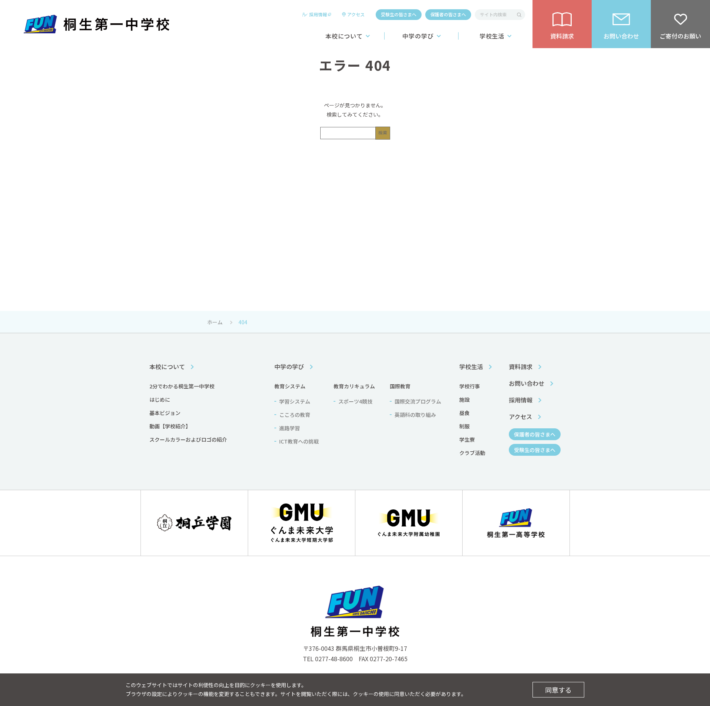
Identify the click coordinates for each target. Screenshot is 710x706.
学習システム (294, 401)
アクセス (356, 14)
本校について (344, 35)
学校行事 (469, 386)
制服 (464, 426)
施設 (464, 399)
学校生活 (492, 35)
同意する (558, 690)
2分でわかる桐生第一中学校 (181, 386)
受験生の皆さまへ (398, 14)
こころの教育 (294, 414)
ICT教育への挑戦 (299, 441)
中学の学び (418, 35)
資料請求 (520, 366)
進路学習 (289, 428)
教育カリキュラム (354, 386)
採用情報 (318, 14)
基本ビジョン (164, 412)
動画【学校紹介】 (170, 426)
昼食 (464, 412)
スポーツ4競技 (355, 401)
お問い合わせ (526, 383)
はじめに (159, 399)
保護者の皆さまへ (448, 14)
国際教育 (400, 386)
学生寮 (467, 439)
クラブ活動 (472, 452)
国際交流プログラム (418, 401)
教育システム (289, 386)
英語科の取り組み (415, 414)
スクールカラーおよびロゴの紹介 (188, 439)
